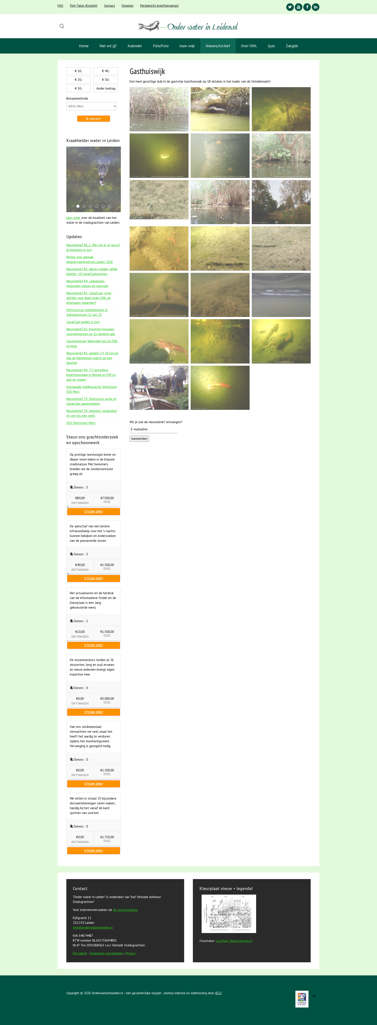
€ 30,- (78, 88)
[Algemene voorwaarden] (125, 953)
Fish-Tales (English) (83, 5)
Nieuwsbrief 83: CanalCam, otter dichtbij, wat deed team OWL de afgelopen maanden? (88, 298)
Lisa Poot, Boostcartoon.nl (234, 941)
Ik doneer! (93, 119)
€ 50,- (106, 80)
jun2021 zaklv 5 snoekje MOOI (104, 206)
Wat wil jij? (108, 45)
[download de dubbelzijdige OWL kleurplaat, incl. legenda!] (227, 914)
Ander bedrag (105, 88)
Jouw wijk (187, 45)
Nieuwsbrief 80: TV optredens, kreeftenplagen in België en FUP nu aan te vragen (91, 375)
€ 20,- (78, 80)
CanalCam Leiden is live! (83, 322)
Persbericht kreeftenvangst (159, 5)
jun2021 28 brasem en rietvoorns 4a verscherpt (85, 206)
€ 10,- (78, 71)
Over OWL (249, 45)
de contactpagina (125, 910)
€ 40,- (106, 71)
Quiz (271, 45)
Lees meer (73, 218)
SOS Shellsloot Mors (80, 423)
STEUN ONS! (93, 512)
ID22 (218, 993)
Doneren (128, 5)
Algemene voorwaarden (106, 953)
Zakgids (292, 45)
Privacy (130, 953)
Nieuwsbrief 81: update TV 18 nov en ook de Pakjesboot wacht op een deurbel (92, 358)
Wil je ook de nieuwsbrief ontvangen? (156, 422)
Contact (109, 5)
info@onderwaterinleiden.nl (93, 927)
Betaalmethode (77, 98)
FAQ (60, 5)
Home (84, 45)
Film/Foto (161, 45)
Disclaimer (80, 953)
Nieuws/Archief (218, 45)
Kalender (135, 45)
